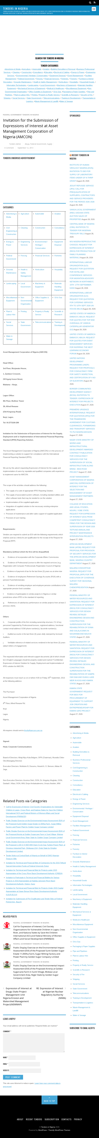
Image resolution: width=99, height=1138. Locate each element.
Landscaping (33, 85)
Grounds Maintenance (22, 82)
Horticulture (63, 82)
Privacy (78, 1119)
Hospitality (74, 82)
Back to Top (49, 1101)
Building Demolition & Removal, (63, 69)
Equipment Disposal (57, 76)
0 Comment (9, 148)
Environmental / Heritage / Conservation (32, 76)
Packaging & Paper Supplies (74, 92)
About (20, 1119)
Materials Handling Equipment (58, 286)
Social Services (18, 98)
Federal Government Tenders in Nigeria (21, 115)
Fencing (39, 79)
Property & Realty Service (49, 95)
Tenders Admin (15, 144)
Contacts (66, 1119)
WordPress (42, 1130)
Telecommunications (51, 98)
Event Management (75, 76)
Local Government (47, 85)
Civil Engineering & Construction (11, 231)
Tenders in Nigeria (48, 1127)
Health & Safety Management (45, 82)
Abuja (27, 144)
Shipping (7, 98)
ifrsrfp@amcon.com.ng (33, 730)
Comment (7, 1031)
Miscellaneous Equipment (76, 88)
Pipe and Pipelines (80, 951)
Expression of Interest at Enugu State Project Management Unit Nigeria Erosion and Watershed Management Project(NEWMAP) (17, 996)
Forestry (73, 79)
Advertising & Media (12, 69)
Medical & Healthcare (55, 88)
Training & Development (71, 98)
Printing (34, 95)
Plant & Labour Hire (21, 95)
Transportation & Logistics (83, 1003)
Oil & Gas (57, 92)
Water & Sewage (66, 101)
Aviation (46, 69)
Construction (26, 72)
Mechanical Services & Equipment (31, 88)
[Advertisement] (49, 36)
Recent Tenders (34, 1119)
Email (5, 1063)
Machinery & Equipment (66, 85)
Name (5, 1057)
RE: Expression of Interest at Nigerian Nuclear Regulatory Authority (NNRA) (51, 993)
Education (48, 72)
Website (6, 1070)
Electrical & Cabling (61, 72)
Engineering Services (81, 804)
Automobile (36, 69)
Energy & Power (77, 72)
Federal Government (26, 79)
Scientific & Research (70, 95)
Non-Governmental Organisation (26, 300)
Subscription (52, 1119)
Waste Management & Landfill (46, 101)
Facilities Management (81, 826)
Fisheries (64, 79)
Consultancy (38, 72)
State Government (34, 98)
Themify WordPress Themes (59, 1130)
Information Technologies (16, 85)
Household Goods (87, 82)
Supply (49, 144)
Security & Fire (86, 95)
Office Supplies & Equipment (40, 92)
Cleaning (16, 72)
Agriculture (26, 69)
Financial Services (52, 79)
